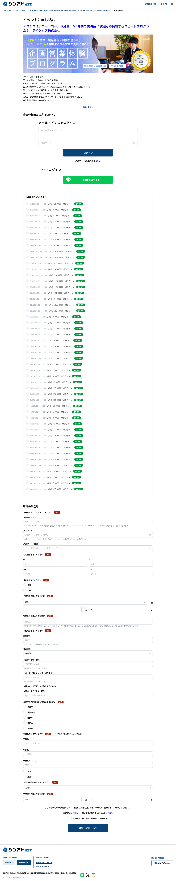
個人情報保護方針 (23, 873)
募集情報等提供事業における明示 (42, 873)
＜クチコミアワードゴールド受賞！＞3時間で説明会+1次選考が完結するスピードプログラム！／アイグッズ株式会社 (69, 10)
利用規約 (13, 873)
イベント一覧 (20, 10)
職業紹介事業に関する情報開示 (65, 873)
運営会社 (6, 873)
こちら (75, 813)
